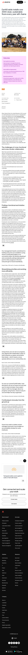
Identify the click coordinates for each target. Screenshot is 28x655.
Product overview (5, 520)
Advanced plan (5, 533)
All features (4, 523)
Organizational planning (19, 533)
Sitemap (16, 585)
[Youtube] (19, 643)
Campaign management (19, 520)
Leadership (4, 602)
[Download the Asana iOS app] (9, 651)
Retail (3, 575)
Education (4, 580)
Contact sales (14, 499)
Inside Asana (4, 610)
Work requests (4, 101)
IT (2, 565)
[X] (9, 643)
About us (3, 600)
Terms (12, 646)
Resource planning (18, 538)
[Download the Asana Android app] (18, 651)
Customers (4, 605)
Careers (3, 607)
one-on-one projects (15, 278)
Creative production (18, 525)
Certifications (17, 565)
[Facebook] (16, 643)
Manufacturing (5, 582)
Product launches (18, 535)
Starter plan (4, 530)
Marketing (4, 560)
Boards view (7, 313)
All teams (4, 590)
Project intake (17, 543)
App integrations (5, 538)
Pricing (3, 528)
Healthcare (4, 572)
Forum (16, 567)
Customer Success (18, 577)
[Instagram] (14, 643)
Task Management (18, 545)
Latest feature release (6, 525)
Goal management (18, 528)
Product (3, 567)
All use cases (17, 548)
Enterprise (4, 535)
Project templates (18, 575)
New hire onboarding (19, 530)
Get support (17, 560)
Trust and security (5, 620)
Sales (3, 570)
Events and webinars (19, 572)
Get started (20, 2)
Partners (16, 582)
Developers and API (18, 580)
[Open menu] (25, 2)
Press (3, 615)
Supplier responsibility (6, 625)
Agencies (4, 587)
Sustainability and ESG (6, 627)
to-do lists (12, 242)
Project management (6, 103)
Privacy (3, 622)
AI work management (6, 540)
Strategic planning (18, 540)
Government (4, 577)
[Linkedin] (12, 643)
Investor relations (5, 617)
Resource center (18, 570)
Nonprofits (4, 585)
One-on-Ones (4, 99)
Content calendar (18, 523)
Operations (4, 562)
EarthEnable (6, 120)
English (15, 638)
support (10, 217)
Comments (15, 279)
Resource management (6, 545)
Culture (3, 612)
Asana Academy (18, 562)
